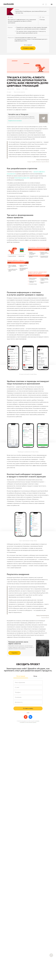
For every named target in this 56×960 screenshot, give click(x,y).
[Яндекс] (25, 717)
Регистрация (20, 676)
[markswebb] (8, 4)
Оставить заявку (28, 708)
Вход (35, 676)
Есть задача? (28, 45)
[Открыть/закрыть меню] (51, 4)
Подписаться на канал (15, 120)
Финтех (18, 89)
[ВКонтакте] (30, 717)
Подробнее (15, 653)
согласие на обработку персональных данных (29, 721)
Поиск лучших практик (19, 92)
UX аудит (9, 92)
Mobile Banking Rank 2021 (22, 178)
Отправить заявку (28, 48)
